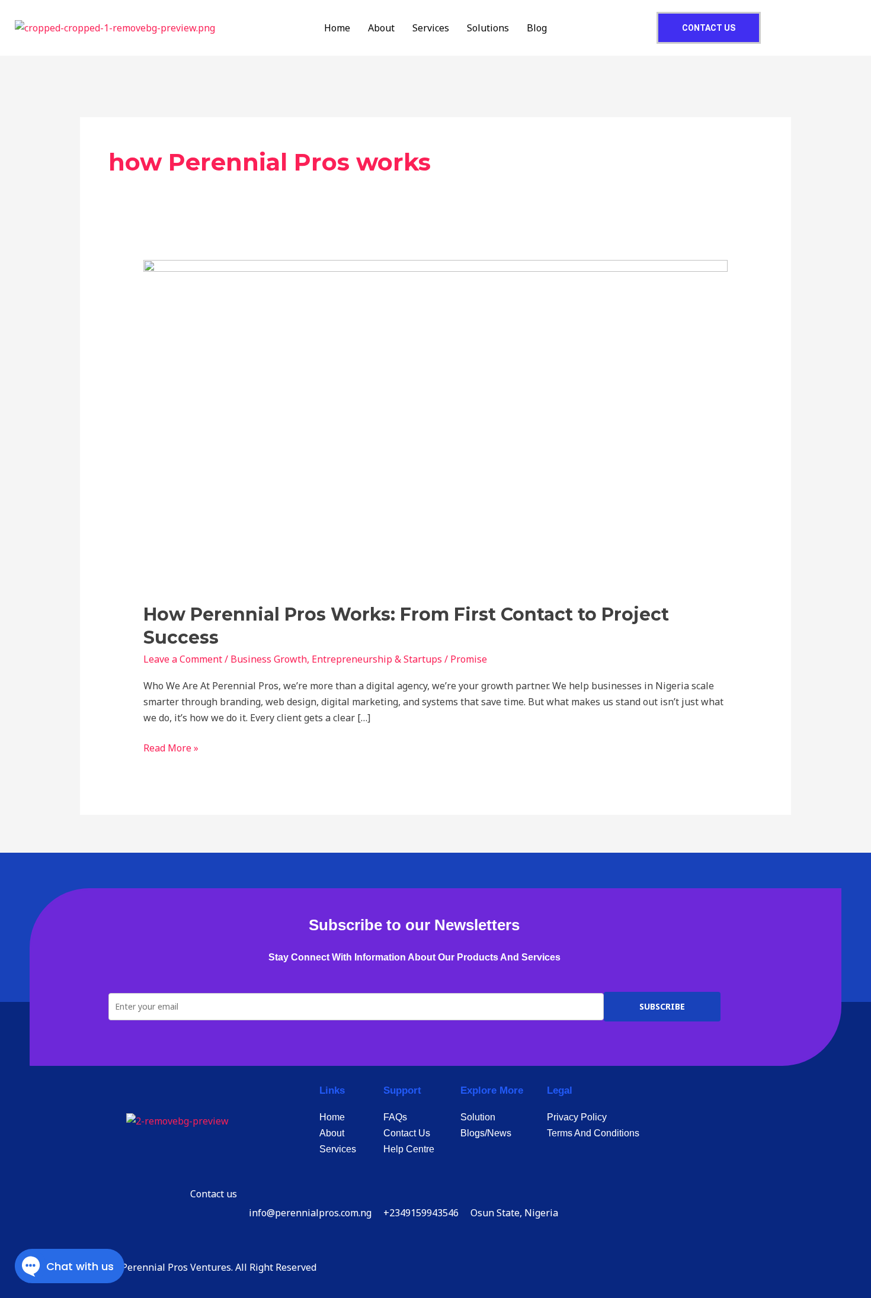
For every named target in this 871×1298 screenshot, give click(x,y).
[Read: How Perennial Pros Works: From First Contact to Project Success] (435, 423)
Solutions (488, 27)
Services (430, 27)
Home (337, 27)
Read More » (170, 747)
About (381, 27)
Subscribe (662, 1006)
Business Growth (268, 659)
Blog (537, 27)
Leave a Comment (182, 659)
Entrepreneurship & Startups (377, 659)
